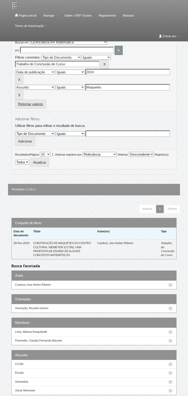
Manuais (129, 15)
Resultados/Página (27, 154)
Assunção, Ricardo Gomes (31, 308)
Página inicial (27, 15)
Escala (19, 372)
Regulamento (107, 15)
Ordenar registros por (68, 154)
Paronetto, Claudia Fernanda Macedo (38, 340)
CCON (19, 364)
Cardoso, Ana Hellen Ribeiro (115, 243)
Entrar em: (170, 36)
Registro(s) (162, 154)
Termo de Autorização (30, 26)
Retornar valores (30, 104)
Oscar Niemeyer (25, 390)
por (17, 50)
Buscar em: (22, 42)
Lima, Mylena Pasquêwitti (31, 331)
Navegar (49, 15)
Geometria (21, 381)
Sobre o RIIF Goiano (78, 15)
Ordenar (123, 154)
